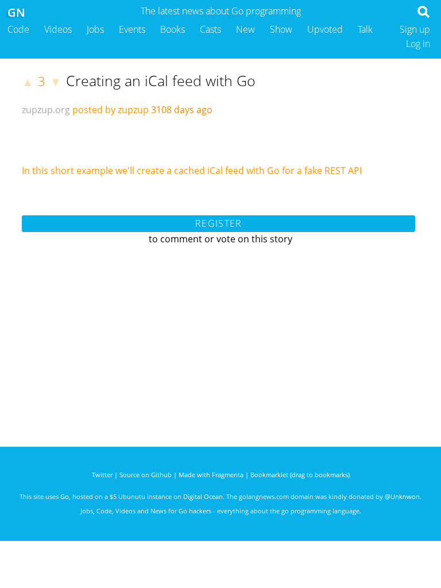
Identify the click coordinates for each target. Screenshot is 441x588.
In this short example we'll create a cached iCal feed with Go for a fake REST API (192, 170)
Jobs (95, 29)
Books (172, 29)
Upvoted (325, 29)
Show (281, 29)
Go (64, 496)
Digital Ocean (203, 496)
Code (18, 29)
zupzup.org (46, 109)
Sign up (415, 29)
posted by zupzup (110, 109)
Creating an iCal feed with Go (161, 80)
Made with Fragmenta (211, 474)
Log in (418, 43)
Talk (365, 29)
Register (218, 223)
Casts (210, 29)
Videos (58, 29)
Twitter (102, 474)
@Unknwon (402, 496)
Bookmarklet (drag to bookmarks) (300, 474)
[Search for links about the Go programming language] (425, 15)
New (245, 29)
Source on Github (145, 474)
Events (132, 29)
